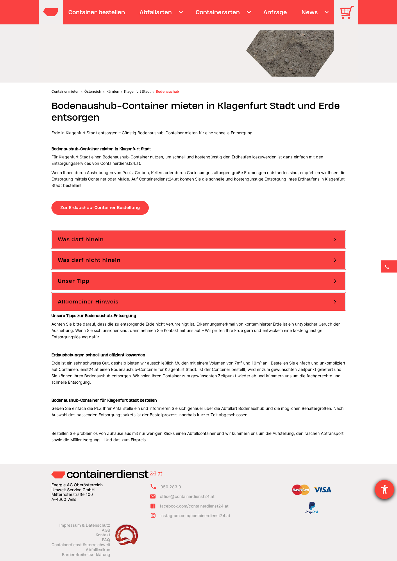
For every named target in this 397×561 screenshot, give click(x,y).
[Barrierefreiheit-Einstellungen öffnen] (384, 489)
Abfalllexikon (98, 549)
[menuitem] (97, 12)
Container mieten (65, 91)
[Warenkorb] (349, 16)
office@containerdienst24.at (187, 496)
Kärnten (112, 91)
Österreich (92, 91)
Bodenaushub (167, 91)
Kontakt (103, 535)
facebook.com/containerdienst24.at (194, 505)
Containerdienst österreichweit (80, 544)
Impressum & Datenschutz (84, 525)
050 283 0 (170, 486)
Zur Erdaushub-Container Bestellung (100, 207)
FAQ (106, 539)
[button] (198, 239)
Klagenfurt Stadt (137, 91)
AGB (106, 530)
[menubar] (198, 12)
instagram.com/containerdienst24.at (195, 515)
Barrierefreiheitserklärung (86, 554)
